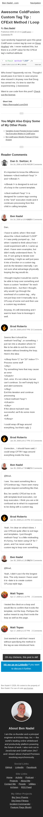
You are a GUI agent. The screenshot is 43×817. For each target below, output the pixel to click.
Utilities (32, 784)
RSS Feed (26, 787)
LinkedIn (19, 767)
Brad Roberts (18, 326)
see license (28, 688)
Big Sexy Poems (20, 797)
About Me (25, 781)
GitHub (24, 64)
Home (9, 777)
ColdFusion (26, 32)
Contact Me (10, 784)
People (22, 784)
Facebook (32, 767)
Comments (5, 35)
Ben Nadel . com (10, 3)
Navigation (35, 3)
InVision (14, 787)
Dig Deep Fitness (20, 800)
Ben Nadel (9, 28)
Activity (18, 777)
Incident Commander (20, 804)
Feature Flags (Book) (21, 807)
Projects (14, 781)
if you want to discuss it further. (21, 666)
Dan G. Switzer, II (20, 161)
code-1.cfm (6, 64)
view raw (38, 64)
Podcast (29, 777)
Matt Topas (17, 593)
